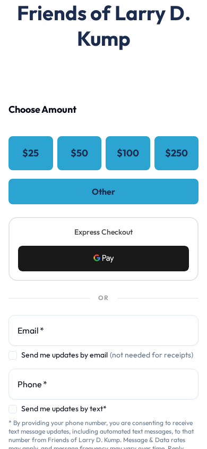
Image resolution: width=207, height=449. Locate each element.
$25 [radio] (30, 153)
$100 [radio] (128, 153)
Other (103, 191)
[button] (103, 258)
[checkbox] (12, 355)
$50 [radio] (79, 153)
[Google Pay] (103, 258)
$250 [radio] (176, 153)
